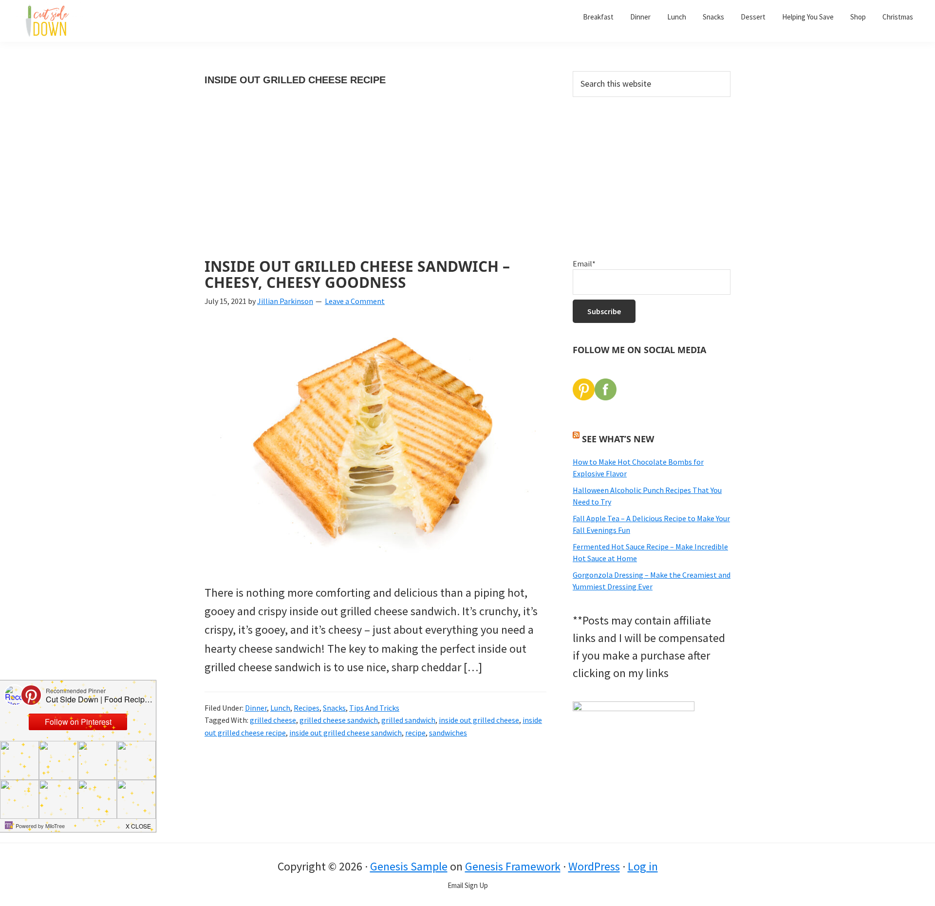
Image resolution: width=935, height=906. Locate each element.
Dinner (256, 708)
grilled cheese (273, 720)
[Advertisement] (375, 186)
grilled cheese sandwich (338, 720)
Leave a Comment (355, 301)
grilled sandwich (408, 720)
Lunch (280, 708)
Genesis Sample (409, 866)
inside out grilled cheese (479, 720)
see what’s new (618, 439)
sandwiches (448, 732)
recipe (415, 732)
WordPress (594, 866)
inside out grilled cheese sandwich (345, 732)
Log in (643, 866)
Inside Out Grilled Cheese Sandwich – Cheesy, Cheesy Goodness (357, 274)
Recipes (306, 708)
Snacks (334, 708)
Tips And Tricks (374, 708)
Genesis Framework (513, 866)
